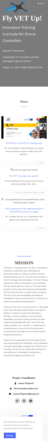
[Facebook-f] (17, 401)
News (42, 163)
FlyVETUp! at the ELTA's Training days (24, 143)
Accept (9, 435)
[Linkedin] (30, 401)
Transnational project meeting (33, 192)
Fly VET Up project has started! (24, 176)
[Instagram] (24, 401)
